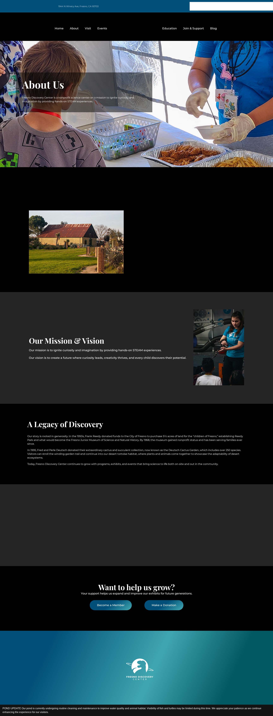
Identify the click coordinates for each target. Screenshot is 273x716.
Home (59, 28)
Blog (213, 28)
